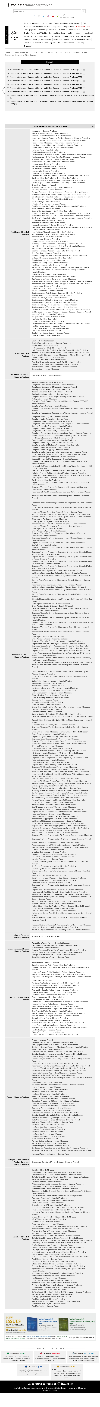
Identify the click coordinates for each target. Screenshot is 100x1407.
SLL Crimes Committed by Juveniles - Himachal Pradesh (53, 866)
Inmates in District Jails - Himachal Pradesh (48, 1124)
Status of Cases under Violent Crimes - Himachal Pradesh (54, 911)
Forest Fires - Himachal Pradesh (44, 216)
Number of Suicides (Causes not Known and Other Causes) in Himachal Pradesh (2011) (46, 88)
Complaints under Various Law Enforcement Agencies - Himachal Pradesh (60, 452)
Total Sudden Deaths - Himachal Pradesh (47, 324)
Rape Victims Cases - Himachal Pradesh (47, 683)
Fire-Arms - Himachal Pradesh (43, 213)
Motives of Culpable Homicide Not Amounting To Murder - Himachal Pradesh (61, 925)
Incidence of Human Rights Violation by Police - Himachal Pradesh (57, 972)
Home (7, 52)
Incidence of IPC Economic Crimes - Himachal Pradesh (52, 802)
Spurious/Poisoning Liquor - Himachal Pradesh (50, 262)
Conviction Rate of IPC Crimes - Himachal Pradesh (51, 762)
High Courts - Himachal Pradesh (44, 350)
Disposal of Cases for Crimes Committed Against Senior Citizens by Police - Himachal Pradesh (61, 619)
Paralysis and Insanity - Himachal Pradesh (48, 1224)
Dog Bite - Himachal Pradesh (43, 251)
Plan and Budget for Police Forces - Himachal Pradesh (52, 988)
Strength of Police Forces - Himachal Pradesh (49, 1018)
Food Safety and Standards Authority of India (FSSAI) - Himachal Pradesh (59, 435)
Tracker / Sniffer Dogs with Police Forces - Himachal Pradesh (55, 1034)
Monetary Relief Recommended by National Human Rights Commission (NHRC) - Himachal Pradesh (62, 467)
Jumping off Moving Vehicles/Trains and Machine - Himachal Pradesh (58, 1252)
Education (52, 30)
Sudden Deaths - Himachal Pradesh (45, 312)
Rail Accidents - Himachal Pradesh (45, 267)
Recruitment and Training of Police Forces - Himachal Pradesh (55, 1016)
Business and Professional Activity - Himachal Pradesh (53, 1294)
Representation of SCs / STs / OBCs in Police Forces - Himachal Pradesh (59, 1027)
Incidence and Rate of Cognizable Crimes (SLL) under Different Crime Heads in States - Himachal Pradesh (61, 898)
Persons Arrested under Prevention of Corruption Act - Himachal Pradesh (60, 847)
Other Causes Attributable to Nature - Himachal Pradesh (53, 147)
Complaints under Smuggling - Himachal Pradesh (51, 450)
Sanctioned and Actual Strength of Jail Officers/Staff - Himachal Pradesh (59, 1148)
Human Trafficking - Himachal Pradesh (71, 751)
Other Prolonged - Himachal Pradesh (46, 1221)
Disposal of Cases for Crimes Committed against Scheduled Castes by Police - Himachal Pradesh (62, 539)
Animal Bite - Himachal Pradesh (44, 246)
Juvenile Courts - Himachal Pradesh (72, 350)
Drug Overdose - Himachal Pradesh (45, 253)
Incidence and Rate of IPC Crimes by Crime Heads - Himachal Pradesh (58, 769)
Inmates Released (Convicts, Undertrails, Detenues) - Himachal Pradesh (59, 1070)
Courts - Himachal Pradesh (21, 355)
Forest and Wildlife (39, 33)
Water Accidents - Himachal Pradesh (46, 335)
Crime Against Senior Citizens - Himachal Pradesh (51, 604)
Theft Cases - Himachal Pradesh (74, 795)
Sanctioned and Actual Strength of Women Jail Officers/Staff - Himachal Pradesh (62, 1150)
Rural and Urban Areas (81, 39)
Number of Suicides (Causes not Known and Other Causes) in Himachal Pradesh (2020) (46, 81)
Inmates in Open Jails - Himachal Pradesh (47, 1127)
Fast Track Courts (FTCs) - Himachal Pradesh (49, 348)
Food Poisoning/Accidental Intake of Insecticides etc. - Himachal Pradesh (59, 255)
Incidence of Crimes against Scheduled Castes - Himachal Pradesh (57, 571)
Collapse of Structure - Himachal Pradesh (47, 173)
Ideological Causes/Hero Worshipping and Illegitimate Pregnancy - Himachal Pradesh (61, 1213)
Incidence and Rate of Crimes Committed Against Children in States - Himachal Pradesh (61, 508)
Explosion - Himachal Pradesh (76, 192)
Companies (56, 26)
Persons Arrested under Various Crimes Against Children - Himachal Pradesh (61, 517)
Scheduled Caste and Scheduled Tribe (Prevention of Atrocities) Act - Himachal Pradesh (62, 600)
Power (67, 39)
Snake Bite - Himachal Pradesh (68, 251)
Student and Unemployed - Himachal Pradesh (49, 1304)
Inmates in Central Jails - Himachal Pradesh (48, 1092)
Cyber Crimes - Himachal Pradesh (45, 732)
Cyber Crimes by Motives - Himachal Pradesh (49, 734)
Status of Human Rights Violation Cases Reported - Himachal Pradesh (58, 471)
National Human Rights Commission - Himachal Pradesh (53, 457)
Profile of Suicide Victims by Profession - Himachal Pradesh (54, 1283)
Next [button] (95, 90)
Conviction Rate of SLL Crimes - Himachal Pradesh (51, 883)
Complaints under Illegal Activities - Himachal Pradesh (52, 442)
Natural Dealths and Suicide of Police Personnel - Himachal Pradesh (57, 1013)
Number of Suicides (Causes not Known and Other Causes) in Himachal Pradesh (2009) (46, 92)
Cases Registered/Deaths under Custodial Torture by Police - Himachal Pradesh (62, 716)
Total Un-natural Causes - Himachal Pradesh (49, 326)
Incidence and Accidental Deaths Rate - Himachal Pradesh (54, 162)
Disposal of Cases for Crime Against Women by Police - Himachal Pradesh (60, 648)
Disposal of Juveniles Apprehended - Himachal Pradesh (53, 854)
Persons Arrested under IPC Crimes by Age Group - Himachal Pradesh (59, 845)
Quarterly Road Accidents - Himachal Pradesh (49, 288)
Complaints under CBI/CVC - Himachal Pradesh (50, 417)
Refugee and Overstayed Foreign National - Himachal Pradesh (18, 1162)
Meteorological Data (71, 36)
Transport (28, 46)
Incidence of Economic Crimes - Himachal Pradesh (51, 814)
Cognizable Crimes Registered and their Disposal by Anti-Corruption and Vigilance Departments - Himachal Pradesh (60, 759)
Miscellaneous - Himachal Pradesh (45, 164)
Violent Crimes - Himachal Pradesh (45, 906)
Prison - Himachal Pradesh (18, 1097)
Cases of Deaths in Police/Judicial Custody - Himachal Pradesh (55, 714)
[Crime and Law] (16, 34)
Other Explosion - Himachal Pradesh (46, 197)
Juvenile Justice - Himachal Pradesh (76, 352)
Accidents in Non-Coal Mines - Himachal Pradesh (50, 237)
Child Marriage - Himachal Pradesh (45, 480)
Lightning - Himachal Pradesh (69, 145)
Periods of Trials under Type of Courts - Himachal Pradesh (54, 367)
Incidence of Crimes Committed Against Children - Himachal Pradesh (58, 512)
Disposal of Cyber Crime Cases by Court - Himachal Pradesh (55, 736)
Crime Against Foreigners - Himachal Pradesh (49, 519)
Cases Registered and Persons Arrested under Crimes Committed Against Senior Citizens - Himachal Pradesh (60, 609)
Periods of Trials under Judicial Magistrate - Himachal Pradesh (55, 362)
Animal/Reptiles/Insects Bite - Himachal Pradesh (50, 248)
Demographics (30, 30)
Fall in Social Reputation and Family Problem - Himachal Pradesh (56, 1210)
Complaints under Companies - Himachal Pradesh (51, 419)
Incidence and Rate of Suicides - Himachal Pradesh (51, 1280)
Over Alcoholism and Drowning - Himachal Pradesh (51, 1254)
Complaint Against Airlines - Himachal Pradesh (50, 406)
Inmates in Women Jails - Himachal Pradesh (48, 1136)
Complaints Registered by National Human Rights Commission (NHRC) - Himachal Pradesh (59, 462)
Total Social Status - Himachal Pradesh (47, 1182)
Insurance (28, 36)
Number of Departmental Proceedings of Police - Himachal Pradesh (57, 974)
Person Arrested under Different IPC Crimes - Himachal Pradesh (56, 843)
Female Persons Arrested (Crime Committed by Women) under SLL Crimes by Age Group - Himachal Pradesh (61, 659)
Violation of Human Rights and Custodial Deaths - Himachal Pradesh (58, 473)
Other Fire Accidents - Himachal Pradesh (74, 216)
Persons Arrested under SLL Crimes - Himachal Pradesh (53, 904)
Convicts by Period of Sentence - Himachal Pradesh (51, 1108)
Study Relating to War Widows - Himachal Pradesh (51, 957)
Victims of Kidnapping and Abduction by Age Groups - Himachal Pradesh (59, 828)
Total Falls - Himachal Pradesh (43, 206)
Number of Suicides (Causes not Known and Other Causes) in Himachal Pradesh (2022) (46, 73)
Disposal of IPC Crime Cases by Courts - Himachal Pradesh (54, 765)
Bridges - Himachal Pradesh (78, 176)
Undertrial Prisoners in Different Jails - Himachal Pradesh (53, 1122)
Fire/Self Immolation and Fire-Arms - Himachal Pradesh (53, 1245)
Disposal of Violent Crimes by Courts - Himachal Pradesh (54, 690)
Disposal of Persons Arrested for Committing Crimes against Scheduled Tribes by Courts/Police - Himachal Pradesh (62, 562)
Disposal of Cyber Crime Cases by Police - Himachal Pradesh (55, 739)
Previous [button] (4, 90)
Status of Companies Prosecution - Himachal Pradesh (52, 426)
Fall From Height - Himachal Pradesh (46, 201)
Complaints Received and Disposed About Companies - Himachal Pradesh (60, 424)
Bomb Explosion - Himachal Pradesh (72, 194)
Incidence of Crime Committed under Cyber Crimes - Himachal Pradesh (59, 743)
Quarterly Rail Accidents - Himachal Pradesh (49, 274)
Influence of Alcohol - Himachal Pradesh (47, 321)
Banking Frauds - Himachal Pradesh (45, 700)
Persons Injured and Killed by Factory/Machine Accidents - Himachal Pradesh (61, 227)
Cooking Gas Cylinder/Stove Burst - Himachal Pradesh (52, 211)
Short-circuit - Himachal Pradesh (44, 218)
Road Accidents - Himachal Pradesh (45, 281)
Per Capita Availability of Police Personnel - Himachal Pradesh (55, 983)
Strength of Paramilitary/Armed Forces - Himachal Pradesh (54, 955)
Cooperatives (69, 26)
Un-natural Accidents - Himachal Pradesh (47, 166)
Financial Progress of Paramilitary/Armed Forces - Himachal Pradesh (58, 950)
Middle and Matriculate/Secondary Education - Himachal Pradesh (56, 1273)
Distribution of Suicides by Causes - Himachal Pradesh (52, 1186)
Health (70, 33)
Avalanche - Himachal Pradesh (43, 138)
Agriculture (47, 23)
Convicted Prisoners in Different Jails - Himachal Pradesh (53, 1099)
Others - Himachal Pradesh (80, 355)
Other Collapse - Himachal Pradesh (69, 180)
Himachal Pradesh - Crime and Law (28, 52)
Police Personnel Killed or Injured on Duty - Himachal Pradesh (55, 1006)
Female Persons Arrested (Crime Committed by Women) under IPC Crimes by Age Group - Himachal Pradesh (61, 654)
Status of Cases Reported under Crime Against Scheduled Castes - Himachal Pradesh (61, 581)
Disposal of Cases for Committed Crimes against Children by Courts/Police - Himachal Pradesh (61, 483)
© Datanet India (50, 1390)
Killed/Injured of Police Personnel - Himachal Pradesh (52, 1011)
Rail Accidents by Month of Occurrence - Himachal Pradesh (54, 277)
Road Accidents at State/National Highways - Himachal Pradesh (56, 293)
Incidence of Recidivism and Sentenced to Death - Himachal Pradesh (57, 1068)
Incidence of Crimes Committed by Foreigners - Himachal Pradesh (57, 526)
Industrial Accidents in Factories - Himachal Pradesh (51, 225)
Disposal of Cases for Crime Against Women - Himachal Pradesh (57, 641)
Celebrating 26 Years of (42, 1384)
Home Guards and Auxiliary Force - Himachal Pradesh (52, 1025)
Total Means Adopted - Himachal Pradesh (48, 1259)
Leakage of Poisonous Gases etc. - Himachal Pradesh (52, 258)
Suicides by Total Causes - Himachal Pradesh (49, 1233)
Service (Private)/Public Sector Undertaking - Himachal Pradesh (56, 1301)
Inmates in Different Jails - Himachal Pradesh (48, 1094)
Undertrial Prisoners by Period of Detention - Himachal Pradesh (56, 1120)
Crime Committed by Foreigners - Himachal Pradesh (52, 693)
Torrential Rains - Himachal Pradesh (46, 150)
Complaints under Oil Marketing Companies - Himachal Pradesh (56, 445)
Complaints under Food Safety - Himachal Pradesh (51, 428)
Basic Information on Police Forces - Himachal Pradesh (52, 965)
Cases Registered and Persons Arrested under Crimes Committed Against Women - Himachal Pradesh (60, 673)
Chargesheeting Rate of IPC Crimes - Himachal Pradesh (53, 755)
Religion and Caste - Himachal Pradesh (47, 1049)
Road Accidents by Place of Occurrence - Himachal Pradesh (54, 302)
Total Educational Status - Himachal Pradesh (49, 1278)
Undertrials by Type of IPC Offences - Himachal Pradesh (53, 1075)
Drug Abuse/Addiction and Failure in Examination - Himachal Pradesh (58, 1207)
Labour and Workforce (43, 36)
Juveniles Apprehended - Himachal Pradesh (48, 859)
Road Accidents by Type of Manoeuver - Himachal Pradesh (54, 307)
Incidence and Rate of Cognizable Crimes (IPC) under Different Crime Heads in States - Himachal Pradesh (61, 775)
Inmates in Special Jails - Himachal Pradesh (48, 1132)
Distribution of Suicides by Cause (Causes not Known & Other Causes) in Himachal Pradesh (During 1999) (51, 102)
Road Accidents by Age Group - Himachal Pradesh (51, 295)
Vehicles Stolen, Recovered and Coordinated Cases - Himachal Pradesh (59, 800)
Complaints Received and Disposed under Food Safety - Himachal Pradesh (60, 433)
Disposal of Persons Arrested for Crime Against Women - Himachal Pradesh (61, 651)
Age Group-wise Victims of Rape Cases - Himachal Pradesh (55, 688)
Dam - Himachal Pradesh (66, 178)
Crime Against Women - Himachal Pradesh (48, 636)
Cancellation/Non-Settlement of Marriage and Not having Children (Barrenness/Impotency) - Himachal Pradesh (57, 1197)
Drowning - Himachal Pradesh (73, 183)
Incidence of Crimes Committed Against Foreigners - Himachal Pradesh (59, 524)
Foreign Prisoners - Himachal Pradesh (46, 1087)
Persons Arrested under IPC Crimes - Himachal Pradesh (53, 830)
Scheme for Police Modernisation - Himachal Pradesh (52, 995)
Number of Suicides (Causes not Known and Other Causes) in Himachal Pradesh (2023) (46, 70)
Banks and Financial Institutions (67, 23)
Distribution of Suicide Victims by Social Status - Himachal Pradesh (57, 1175)
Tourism (79, 43)
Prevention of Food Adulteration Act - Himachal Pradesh (53, 440)
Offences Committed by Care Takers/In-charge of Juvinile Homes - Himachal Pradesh (61, 872)
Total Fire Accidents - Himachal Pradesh (74, 218)
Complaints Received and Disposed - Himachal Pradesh (53, 385)
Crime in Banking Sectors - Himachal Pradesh (49, 695)
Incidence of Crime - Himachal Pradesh (20, 656)
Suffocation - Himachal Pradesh (78, 324)
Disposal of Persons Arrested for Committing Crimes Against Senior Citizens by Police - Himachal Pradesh (62, 623)
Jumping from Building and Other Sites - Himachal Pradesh (54, 1250)
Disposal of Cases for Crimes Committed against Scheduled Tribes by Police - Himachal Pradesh (62, 548)
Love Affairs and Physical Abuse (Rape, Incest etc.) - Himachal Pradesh (58, 1226)
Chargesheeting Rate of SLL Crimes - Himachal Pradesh (53, 880)
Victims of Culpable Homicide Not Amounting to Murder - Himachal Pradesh (61, 929)
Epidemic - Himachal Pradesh (75, 140)
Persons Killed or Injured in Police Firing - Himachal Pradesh (54, 985)
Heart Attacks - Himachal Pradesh (44, 319)
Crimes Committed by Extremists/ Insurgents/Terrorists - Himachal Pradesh (61, 707)
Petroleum (58, 39)
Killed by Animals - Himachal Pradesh (46, 230)
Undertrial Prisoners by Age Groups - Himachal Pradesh (53, 1117)
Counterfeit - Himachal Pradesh (44, 475)
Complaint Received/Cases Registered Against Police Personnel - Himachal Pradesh (60, 968)
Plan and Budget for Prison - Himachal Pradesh (50, 1141)
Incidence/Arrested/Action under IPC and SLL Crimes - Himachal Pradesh (59, 454)
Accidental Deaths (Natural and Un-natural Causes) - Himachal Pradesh (59, 157)
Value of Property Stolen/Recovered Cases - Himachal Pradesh (56, 797)
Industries (88, 33)
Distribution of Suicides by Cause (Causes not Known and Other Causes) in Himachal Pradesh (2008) (52, 95)
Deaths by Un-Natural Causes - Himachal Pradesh (51, 333)
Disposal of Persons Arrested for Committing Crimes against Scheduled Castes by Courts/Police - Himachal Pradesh (62, 553)
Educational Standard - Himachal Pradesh (73, 1047)
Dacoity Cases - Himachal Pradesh (75, 793)
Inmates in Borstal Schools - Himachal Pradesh (50, 1089)
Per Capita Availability (42, 39)
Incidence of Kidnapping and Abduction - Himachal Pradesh (54, 819)
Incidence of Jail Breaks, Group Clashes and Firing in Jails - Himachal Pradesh (61, 1066)
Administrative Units (32, 23)
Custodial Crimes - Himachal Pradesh (46, 709)
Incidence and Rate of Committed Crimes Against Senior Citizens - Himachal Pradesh (60, 633)
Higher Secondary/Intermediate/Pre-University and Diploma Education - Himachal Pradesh (59, 1269)
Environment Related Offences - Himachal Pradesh (51, 748)
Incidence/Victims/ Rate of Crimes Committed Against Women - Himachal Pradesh (59, 677)
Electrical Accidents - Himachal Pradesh (47, 192)
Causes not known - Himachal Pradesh (46, 331)
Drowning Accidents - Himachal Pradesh (47, 190)
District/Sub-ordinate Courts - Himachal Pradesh (50, 343)
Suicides (51, 52)
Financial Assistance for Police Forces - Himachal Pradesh (54, 992)
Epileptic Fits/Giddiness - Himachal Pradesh (48, 316)
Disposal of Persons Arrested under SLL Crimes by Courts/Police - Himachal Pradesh (61, 886)
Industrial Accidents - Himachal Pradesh (47, 220)
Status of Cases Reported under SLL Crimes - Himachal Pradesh (56, 901)
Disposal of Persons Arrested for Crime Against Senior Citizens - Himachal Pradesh (60, 628)
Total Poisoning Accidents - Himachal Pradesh (49, 265)
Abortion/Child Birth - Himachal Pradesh (47, 314)
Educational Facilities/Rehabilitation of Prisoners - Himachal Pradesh (58, 1085)
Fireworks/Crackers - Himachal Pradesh (73, 213)
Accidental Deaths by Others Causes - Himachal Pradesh (53, 159)
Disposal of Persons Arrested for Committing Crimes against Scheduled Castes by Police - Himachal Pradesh (62, 558)
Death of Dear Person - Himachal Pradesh (48, 1203)
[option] (50, 86)
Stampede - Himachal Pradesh (78, 309)
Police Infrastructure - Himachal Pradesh (47, 997)
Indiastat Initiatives (50, 1348)
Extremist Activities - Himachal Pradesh (20, 376)
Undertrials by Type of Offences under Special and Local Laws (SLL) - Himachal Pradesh (62, 1079)
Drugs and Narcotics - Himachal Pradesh (47, 746)
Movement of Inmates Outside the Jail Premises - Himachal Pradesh (57, 1073)
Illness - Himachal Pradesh (42, 1217)
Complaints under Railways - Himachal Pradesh (50, 447)
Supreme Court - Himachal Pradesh (45, 369)
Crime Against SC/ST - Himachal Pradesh (47, 528)
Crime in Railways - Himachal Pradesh (46, 705)
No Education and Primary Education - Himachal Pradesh (53, 1275)
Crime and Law (83, 26)
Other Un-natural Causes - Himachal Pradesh (49, 241)
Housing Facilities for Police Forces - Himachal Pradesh (53, 1004)
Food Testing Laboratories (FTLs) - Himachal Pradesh (52, 438)
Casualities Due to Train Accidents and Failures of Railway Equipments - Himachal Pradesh (59, 271)
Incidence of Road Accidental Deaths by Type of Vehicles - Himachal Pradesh (61, 284)
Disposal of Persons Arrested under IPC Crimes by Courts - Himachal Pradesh (62, 835)
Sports (53, 43)
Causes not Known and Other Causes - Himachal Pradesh (54, 1200)
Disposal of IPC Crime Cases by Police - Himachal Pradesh (54, 767)
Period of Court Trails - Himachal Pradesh (48, 357)
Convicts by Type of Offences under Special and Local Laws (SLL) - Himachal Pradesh (61, 1060)
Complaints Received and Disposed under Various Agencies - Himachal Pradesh (62, 413)
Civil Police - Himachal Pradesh (72, 1023)
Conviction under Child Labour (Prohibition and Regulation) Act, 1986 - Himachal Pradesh (62, 504)
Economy (42, 30)
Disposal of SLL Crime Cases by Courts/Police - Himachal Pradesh (57, 890)
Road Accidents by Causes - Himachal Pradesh (50, 298)
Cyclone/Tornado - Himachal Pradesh (46, 140)
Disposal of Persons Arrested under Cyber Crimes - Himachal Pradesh (59, 741)
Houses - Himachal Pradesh (42, 180)
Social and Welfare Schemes (36, 43)
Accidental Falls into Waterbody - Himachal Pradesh (52, 187)
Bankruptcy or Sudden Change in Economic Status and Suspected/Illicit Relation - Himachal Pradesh (62, 1192)
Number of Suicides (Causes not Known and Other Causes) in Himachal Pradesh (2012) (46, 84)
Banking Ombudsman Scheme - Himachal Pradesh (51, 394)
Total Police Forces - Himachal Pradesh (47, 1030)
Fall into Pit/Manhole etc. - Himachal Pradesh (49, 204)
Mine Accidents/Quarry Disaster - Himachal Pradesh (51, 232)
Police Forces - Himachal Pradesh (18, 998)
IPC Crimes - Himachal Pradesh (44, 753)
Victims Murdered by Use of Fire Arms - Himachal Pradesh (54, 927)
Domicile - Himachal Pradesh (43, 1047)
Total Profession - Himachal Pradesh (46, 1306)
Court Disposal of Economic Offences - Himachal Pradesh (54, 807)
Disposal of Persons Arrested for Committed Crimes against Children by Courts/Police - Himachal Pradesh (59, 488)
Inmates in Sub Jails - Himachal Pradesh (47, 1134)
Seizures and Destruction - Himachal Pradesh (49, 875)
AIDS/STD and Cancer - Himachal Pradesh (48, 1219)
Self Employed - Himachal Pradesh (45, 1292)
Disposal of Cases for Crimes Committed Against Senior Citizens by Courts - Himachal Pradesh (61, 614)
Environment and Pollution (69, 30)
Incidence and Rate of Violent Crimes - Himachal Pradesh (53, 908)
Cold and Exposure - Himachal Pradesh (73, 138)
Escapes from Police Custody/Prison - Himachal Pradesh (53, 725)
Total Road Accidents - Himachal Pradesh (48, 309)
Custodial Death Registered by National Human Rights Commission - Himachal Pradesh (62, 721)
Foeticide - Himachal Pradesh (43, 751)
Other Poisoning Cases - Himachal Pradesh (48, 260)
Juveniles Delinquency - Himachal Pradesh (48, 850)
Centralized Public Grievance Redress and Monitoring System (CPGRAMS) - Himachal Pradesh (61, 402)
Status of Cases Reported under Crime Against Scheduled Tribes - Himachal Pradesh (61, 595)
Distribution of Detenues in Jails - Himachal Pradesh (51, 1110)
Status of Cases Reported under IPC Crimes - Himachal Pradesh (56, 779)
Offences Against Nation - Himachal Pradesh (48, 868)
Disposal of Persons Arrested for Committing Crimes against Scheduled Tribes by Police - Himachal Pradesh (62, 567)
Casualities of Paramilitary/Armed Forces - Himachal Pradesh (55, 945)
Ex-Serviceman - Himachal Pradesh (45, 948)
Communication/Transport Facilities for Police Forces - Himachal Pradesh (60, 1002)
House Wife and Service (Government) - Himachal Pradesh (54, 1287)
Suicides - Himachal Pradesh (21, 1238)
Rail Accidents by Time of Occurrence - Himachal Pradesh (54, 279)
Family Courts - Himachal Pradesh (45, 345)
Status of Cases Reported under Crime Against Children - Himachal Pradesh (61, 514)
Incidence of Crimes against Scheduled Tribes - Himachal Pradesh (57, 585)
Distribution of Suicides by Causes (73, 52)
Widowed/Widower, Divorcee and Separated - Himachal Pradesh (57, 1184)
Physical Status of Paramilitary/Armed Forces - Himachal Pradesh (57, 952)
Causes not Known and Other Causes (20, 55)
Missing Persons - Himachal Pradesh (21, 936)
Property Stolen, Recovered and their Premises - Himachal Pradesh (57, 788)
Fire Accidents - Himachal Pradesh (71, 206)
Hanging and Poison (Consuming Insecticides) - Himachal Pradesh (57, 1247)
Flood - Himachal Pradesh (42, 143)
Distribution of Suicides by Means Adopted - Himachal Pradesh (56, 1236)
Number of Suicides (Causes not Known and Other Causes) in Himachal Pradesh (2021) (46, 77)
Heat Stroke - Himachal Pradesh (67, 143)
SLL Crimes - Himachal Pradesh (44, 878)
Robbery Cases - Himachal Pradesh (45, 795)
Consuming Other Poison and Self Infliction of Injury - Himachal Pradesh (59, 1243)
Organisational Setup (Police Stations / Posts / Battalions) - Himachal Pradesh (61, 977)
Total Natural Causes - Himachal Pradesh (47, 152)
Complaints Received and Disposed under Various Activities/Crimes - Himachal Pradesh (62, 409)
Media (57, 36)
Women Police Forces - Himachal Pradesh (48, 1032)
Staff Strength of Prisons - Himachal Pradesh (49, 1143)
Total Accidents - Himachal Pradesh (45, 155)
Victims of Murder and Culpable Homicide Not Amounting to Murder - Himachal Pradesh (62, 914)
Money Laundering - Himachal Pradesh (46, 702)
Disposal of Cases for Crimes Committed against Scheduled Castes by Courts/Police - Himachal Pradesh (59, 534)
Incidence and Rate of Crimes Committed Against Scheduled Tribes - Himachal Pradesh (61, 590)
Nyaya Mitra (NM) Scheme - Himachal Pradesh (49, 355)
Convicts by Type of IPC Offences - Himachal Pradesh (52, 1056)
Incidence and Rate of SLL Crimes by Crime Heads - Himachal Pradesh (58, 892)
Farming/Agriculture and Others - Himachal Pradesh (51, 1297)
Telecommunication (66, 43)
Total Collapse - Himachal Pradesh (45, 183)
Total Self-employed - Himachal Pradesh (47, 1299)
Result (49, 62)
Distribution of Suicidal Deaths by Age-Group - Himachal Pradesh (57, 1172)
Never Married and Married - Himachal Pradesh (50, 1179)
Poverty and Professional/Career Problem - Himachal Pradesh (55, 1229)
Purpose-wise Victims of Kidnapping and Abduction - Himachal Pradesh (59, 826)
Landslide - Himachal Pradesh (43, 145)
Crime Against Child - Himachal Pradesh (73, 475)
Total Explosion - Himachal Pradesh (76, 197)
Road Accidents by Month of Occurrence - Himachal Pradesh (55, 300)
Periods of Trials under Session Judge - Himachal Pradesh (54, 364)
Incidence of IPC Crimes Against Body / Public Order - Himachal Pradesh (59, 781)
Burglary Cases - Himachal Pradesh (45, 793)
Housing (78, 33)
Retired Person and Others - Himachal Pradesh (49, 1290)
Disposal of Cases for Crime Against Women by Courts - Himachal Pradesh (60, 646)
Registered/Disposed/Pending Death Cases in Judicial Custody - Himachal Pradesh (60, 728)
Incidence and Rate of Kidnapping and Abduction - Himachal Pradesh (58, 823)
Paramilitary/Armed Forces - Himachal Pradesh (18, 950)
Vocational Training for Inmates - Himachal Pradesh (51, 1154)
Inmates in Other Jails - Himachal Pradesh (47, 1129)
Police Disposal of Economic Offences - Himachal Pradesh (54, 816)
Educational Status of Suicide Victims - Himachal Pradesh (53, 1261)
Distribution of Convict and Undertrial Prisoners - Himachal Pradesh (57, 1052)
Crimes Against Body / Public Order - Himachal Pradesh (53, 786)
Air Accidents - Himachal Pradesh (44, 171)
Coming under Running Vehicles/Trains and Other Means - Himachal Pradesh (61, 1240)
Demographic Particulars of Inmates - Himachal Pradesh (53, 1042)
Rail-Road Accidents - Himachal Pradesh (47, 291)
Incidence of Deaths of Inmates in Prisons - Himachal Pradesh (55, 1063)
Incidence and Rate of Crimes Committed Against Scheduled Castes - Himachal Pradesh (62, 576)
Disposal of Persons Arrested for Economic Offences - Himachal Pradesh (60, 812)
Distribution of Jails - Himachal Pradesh (47, 1082)
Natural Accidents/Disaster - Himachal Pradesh (50, 133)
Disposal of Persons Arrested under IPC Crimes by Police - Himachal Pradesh (61, 839)
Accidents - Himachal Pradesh (20, 233)
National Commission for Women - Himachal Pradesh (52, 681)
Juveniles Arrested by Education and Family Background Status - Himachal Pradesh (60, 862)
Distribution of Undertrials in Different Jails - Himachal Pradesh (55, 1113)
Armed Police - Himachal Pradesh (44, 1023)
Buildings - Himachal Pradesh (43, 178)
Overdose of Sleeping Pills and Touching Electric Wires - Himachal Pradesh (60, 1257)
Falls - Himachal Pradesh (41, 199)
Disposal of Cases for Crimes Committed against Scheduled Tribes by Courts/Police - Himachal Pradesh (58, 544)
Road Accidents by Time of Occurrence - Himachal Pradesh (54, 305)
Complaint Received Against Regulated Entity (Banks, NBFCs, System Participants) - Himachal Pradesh (58, 397)
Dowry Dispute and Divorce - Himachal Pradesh (50, 1205)
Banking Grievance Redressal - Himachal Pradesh (51, 389)
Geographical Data (57, 33)
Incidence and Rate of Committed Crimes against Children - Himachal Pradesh (61, 492)
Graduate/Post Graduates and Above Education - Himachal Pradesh (57, 1266)
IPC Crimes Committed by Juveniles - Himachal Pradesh (53, 857)
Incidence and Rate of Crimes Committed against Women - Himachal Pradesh (61, 662)
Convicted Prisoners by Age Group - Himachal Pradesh (53, 1103)
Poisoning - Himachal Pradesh (43, 244)
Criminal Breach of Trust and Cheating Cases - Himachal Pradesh (56, 809)
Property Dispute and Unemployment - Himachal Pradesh (54, 1231)
